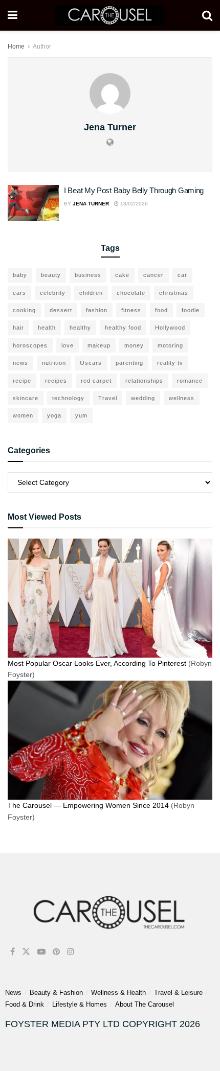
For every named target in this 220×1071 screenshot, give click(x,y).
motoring (170, 345)
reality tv (170, 363)
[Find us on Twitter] (26, 952)
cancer (153, 275)
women (23, 415)
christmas (173, 293)
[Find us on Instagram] (70, 952)
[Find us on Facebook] (12, 952)
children (91, 293)
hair (18, 327)
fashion (96, 310)
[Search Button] (207, 15)
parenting (129, 363)
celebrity (52, 293)
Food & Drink (24, 1004)
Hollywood (170, 327)
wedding (143, 398)
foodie (191, 310)
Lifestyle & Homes (79, 1004)
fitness (131, 310)
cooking (24, 310)
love (67, 345)
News (13, 992)
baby (20, 275)
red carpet (96, 381)
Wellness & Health (118, 992)
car (182, 275)
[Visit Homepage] (109, 15)
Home (16, 46)
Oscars (91, 363)
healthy (80, 327)
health (47, 327)
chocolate (131, 293)
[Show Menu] (12, 15)
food (161, 310)
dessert (61, 310)
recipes (56, 381)
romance (190, 381)
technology (68, 398)
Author (42, 46)
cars (19, 293)
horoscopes (30, 345)
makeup (99, 345)
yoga (54, 415)
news (20, 363)
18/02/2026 (133, 203)
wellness (181, 398)
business (88, 275)
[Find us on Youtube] (41, 952)
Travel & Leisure (178, 992)
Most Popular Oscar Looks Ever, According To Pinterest (97, 663)
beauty (51, 275)
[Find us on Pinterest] (56, 952)
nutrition (54, 363)
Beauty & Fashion (56, 992)
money (134, 345)
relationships (144, 381)
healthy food (123, 327)
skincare (25, 398)
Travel (107, 398)
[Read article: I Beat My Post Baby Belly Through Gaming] (33, 203)
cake (122, 275)
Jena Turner (91, 203)
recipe (22, 381)
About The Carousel (144, 1004)
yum (81, 415)
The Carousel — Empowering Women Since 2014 (88, 805)
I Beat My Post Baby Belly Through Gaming (134, 190)
